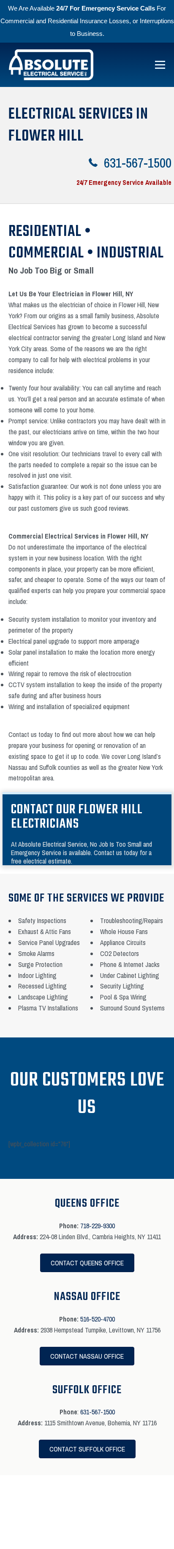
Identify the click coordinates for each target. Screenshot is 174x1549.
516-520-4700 (97, 1319)
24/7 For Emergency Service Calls (105, 8)
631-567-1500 (97, 1411)
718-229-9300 (97, 1225)
